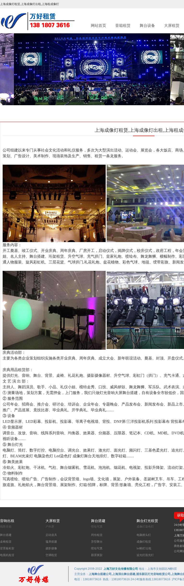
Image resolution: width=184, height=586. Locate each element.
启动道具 (51, 535)
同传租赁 (97, 535)
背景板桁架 (7, 548)
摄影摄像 (51, 548)
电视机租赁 (7, 555)
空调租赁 (51, 555)
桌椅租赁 (6, 541)
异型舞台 (97, 541)
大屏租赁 (171, 25)
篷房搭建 (51, 541)
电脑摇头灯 (144, 535)
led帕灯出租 (144, 548)
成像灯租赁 (144, 541)
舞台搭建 (6, 535)
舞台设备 (147, 25)
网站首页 (98, 25)
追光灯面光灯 (145, 555)
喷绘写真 (97, 548)
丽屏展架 (97, 555)
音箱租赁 (123, 25)
